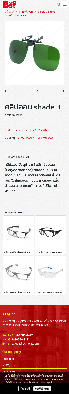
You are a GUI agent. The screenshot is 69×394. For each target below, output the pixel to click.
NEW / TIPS (9, 365)
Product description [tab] (18, 156)
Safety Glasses (26, 138)
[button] (57, 4)
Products (8, 358)
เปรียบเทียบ (42, 130)
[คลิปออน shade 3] (34, 53)
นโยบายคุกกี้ (46, 382)
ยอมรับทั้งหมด (42, 388)
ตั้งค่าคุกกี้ (25, 388)
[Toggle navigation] (64, 4)
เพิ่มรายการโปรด (17, 130)
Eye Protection (44, 138)
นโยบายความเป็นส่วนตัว (24, 382)
